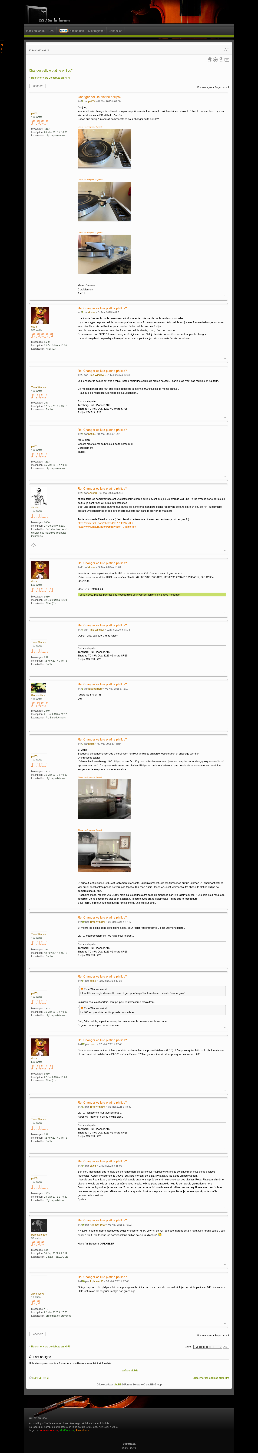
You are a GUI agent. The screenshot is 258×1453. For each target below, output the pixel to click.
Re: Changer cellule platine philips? (102, 308)
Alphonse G (96, 1281)
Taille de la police (226, 50)
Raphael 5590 (97, 1224)
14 (83, 1165)
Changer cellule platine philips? (51, 70)
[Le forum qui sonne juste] (129, 1443)
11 (83, 980)
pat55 (91, 101)
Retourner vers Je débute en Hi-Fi (50, 77)
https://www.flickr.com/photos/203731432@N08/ (105, 523)
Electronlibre (95, 688)
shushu (92, 493)
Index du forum (40, 1378)
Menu (2, 51)
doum (91, 312)
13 (83, 1106)
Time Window (96, 375)
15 (83, 1224)
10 (83, 921)
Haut (225, 296)
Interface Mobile (129, 1370)
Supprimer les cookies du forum (211, 1377)
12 (83, 1044)
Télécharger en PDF (226, 59)
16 (83, 1281)
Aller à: (188, 1346)
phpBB (118, 1384)
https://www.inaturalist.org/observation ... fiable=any (107, 526)
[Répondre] (37, 86)
